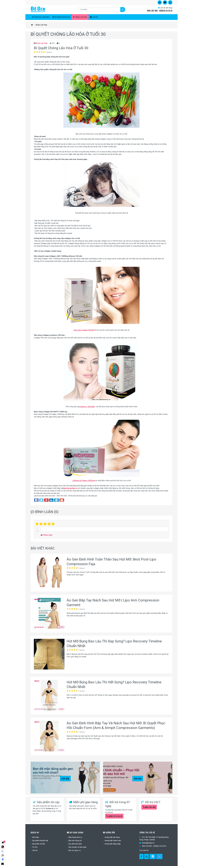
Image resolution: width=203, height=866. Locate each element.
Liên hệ (95, 17)
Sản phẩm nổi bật (38, 844)
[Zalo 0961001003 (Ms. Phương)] (2, 851)
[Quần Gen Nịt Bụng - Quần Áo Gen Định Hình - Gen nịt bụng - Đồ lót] (38, 9)
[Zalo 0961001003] (153, 856)
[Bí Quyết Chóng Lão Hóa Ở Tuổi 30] (101, 127)
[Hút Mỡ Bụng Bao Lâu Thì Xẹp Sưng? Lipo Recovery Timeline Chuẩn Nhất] (49, 654)
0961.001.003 (150, 807)
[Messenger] (159, 856)
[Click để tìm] (122, 9)
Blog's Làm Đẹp (81, 17)
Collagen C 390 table (87, 406)
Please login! (47, 535)
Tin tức (35, 847)
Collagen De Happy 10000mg (83, 480)
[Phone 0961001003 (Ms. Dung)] (2, 846)
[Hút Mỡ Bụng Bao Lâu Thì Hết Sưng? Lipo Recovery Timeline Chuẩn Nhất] (49, 695)
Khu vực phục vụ (74, 850)
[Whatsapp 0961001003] (146, 856)
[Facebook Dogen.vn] (141, 856)
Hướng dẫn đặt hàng (112, 837)
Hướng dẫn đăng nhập (113, 844)
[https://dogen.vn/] (32, 25)
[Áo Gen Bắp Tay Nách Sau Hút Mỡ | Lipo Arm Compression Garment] (49, 613)
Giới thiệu (35, 837)
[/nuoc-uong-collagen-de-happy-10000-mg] (101, 476)
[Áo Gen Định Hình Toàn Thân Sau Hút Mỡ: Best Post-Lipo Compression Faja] (49, 572)
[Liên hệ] (2, 863)
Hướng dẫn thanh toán (113, 841)
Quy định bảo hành (75, 844)
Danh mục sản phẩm (41, 17)
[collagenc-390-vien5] (101, 400)
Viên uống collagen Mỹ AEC (84, 330)
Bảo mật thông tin (75, 841)
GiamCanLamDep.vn (70, 488)
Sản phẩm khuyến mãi (62, 17)
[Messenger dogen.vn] (2, 859)
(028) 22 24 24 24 (115, 816)
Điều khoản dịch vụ (75, 837)
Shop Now (65, 778)
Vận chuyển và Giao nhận (77, 847)
